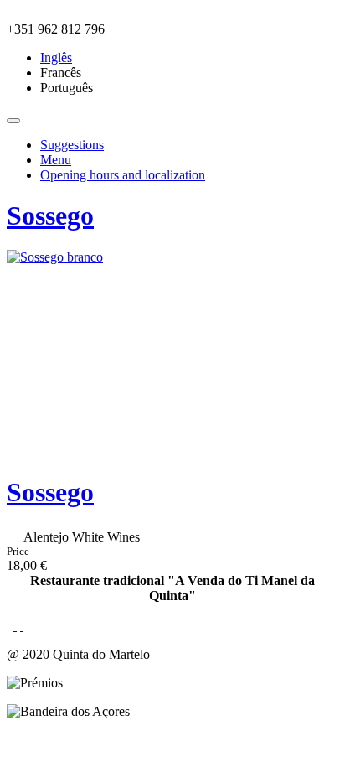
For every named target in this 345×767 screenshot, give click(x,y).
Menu (55, 160)
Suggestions (72, 144)
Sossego (50, 215)
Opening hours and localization (122, 175)
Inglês (56, 57)
